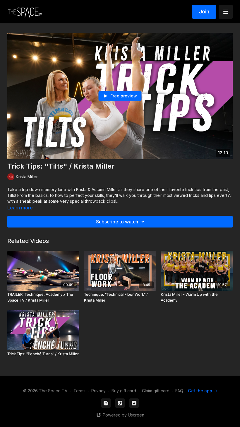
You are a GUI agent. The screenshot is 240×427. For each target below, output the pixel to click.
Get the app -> (202, 390)
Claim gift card (155, 390)
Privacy (98, 390)
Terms (79, 390)
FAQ (179, 390)
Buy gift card (124, 390)
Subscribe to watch (117, 222)
